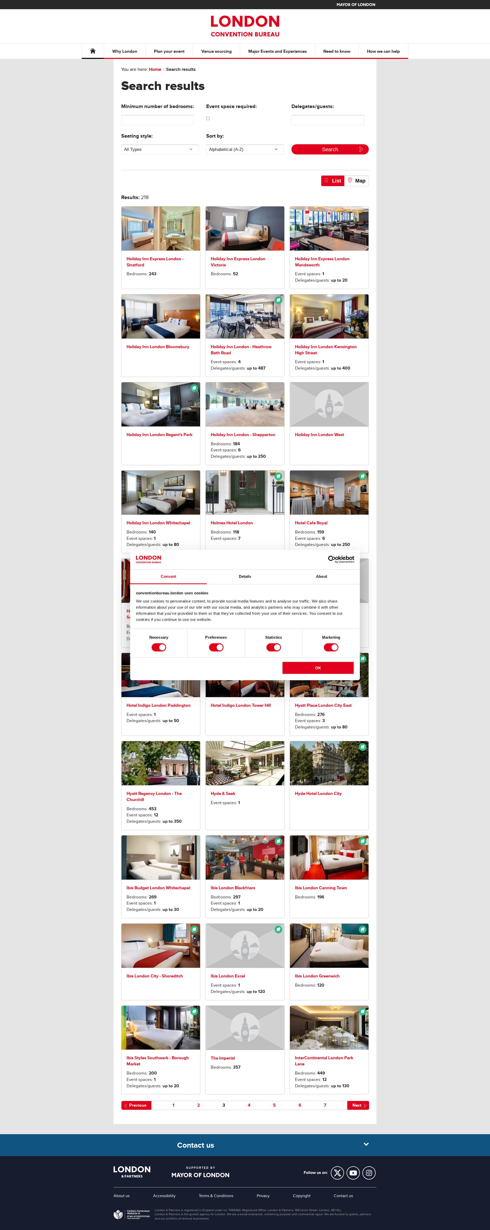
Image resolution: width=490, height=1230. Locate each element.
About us (122, 1196)
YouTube (353, 1173)
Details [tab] (245, 576)
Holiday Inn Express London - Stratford (155, 262)
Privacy (263, 1196)
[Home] (93, 51)
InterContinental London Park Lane (324, 1061)
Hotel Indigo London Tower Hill (241, 705)
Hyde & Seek (223, 793)
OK (318, 668)
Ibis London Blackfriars (233, 888)
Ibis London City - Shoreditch (155, 976)
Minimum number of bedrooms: (157, 106)
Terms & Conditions (216, 1196)
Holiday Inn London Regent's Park (159, 434)
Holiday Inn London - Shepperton (243, 434)
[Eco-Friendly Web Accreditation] (132, 1215)
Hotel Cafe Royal (311, 523)
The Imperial (223, 1058)
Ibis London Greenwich (317, 976)
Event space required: (231, 106)
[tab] (332, 181)
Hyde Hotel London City (318, 793)
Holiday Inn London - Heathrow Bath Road (241, 350)
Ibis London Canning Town (321, 888)
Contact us (343, 1196)
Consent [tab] (168, 576)
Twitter (337, 1173)
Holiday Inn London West (319, 434)
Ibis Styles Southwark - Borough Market (158, 1061)
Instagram (369, 1173)
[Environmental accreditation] (245, 316)
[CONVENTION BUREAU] (245, 26)
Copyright (302, 1196)
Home (155, 69)
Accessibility (164, 1196)
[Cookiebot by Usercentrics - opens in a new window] (332, 559)
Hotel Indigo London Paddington (159, 705)
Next (356, 1105)
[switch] (216, 647)
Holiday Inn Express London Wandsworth (322, 262)
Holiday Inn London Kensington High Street (326, 350)
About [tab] (321, 576)
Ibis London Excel (228, 976)
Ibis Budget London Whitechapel (158, 888)
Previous (137, 1105)
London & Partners (132, 1171)
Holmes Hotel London (232, 523)
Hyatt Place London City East (323, 705)
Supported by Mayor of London (200, 1171)
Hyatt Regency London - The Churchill (154, 796)
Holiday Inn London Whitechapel (158, 523)
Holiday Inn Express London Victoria (238, 262)
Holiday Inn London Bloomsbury (158, 347)
